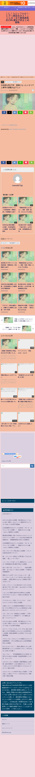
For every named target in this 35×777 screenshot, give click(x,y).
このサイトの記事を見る (9, 125)
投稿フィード (6, 723)
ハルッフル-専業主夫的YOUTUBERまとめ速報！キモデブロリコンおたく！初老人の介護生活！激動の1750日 (17, 595)
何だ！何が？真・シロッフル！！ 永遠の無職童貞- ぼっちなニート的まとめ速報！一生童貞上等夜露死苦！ (17, 569)
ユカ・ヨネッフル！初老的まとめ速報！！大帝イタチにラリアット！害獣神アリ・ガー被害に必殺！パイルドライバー (17, 615)
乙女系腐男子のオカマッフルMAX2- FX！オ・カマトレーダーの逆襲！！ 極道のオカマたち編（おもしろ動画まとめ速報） (17, 530)
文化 (2, 81)
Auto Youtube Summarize (17, 129)
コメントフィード (7, 728)
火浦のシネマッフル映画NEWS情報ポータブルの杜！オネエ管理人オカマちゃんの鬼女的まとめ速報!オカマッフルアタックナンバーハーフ (17, 608)
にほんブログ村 (6, 461)
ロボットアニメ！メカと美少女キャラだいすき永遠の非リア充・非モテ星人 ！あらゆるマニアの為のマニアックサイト (17, 587)
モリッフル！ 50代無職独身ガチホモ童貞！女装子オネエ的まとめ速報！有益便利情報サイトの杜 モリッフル (17, 656)
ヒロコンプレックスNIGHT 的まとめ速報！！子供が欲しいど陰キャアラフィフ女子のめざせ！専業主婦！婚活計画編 (17, 673)
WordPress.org (6, 732)
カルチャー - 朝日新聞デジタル (14, 81)
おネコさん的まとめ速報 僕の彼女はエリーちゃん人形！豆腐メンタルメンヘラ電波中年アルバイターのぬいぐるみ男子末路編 (17, 522)
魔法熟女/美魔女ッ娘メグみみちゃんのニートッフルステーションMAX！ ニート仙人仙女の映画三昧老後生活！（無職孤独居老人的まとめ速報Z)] (17, 537)
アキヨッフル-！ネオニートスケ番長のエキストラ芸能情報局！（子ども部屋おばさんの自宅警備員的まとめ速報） (17, 641)
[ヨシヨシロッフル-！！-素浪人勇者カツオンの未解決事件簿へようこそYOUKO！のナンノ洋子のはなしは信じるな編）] (17, 648)
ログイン (4, 719)
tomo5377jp (17, 185)
